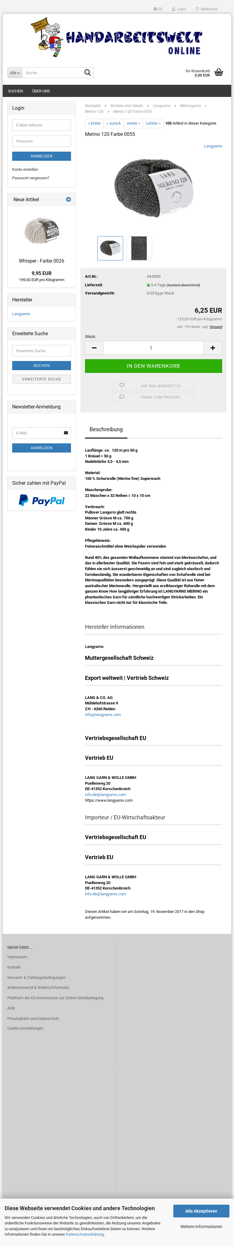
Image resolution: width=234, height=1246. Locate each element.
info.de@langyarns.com (105, 794)
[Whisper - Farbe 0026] (42, 230)
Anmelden (42, 156)
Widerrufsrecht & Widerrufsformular (38, 987)
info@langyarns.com (103, 714)
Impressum (17, 957)
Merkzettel (208, 9)
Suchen (15, 91)
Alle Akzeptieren (201, 1211)
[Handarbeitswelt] (117, 37)
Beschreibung (106, 429)
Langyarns (213, 146)
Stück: (90, 336)
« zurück (114, 123)
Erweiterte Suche (41, 379)
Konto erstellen (25, 169)
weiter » (133, 123)
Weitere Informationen (201, 1226)
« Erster (94, 123)
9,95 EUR (41, 273)
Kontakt (14, 967)
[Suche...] (88, 72)
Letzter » (153, 123)
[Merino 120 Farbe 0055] (153, 188)
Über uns (41, 91)
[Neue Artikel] (68, 199)
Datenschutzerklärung (85, 1234)
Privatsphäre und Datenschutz (33, 1018)
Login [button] (180, 9)
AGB (11, 1008)
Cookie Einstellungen (25, 1028)
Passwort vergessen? (30, 178)
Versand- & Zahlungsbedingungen (36, 977)
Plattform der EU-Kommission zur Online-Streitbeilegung (55, 998)
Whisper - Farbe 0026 (41, 261)
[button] (158, 9)
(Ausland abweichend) (183, 285)
